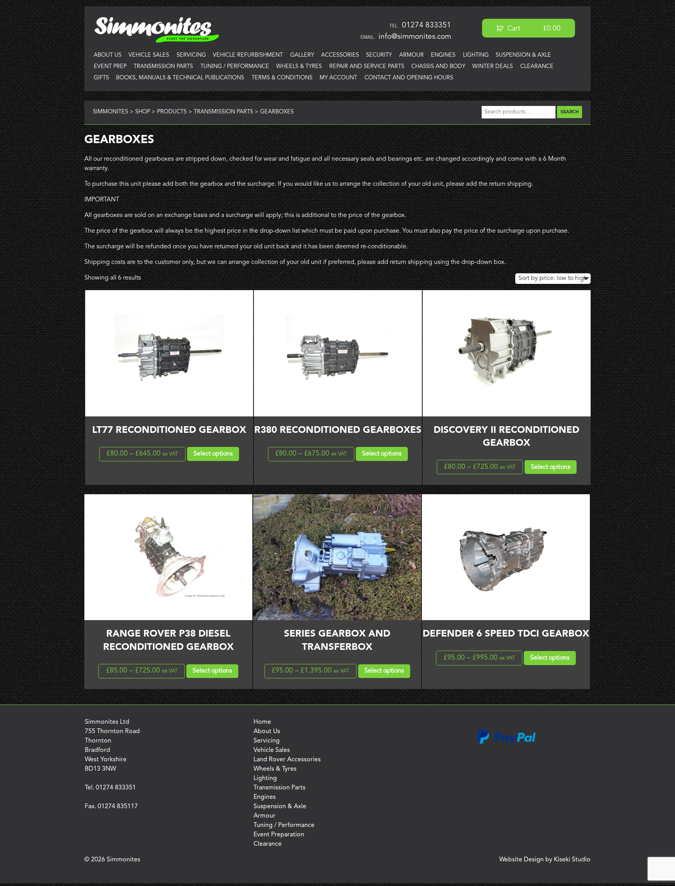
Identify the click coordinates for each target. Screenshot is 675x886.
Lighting (476, 55)
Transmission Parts (163, 67)
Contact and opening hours (408, 78)
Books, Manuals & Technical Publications (180, 78)
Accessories (340, 55)
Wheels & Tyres (299, 67)
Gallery (302, 55)
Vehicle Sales (149, 55)
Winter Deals (492, 67)
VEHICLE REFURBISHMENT (248, 55)
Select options (213, 454)
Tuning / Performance (234, 67)
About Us (107, 55)
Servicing (191, 55)
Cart (533, 28)
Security (379, 55)
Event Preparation (279, 835)
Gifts (101, 78)
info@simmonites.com (415, 37)
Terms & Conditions (282, 78)
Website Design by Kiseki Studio (545, 860)
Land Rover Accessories (287, 760)
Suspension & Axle (523, 55)
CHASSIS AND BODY (438, 67)
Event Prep (110, 67)
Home (262, 722)
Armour (411, 55)
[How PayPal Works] (506, 742)
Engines (443, 55)
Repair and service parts (366, 67)
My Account (338, 78)
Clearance (537, 67)
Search (570, 112)
